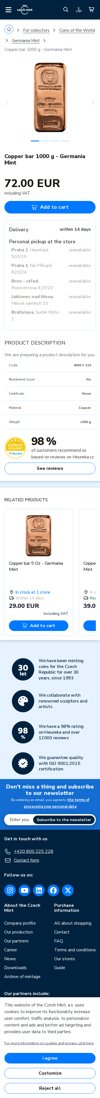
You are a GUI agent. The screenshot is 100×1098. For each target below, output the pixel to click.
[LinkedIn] (39, 890)
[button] (11, 103)
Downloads (15, 968)
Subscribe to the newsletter (64, 819)
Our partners (16, 941)
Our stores (64, 959)
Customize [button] (50, 1073)
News (10, 959)
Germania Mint (26, 40)
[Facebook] (53, 890)
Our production (18, 932)
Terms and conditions (75, 950)
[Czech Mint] (24, 10)
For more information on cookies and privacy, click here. (49, 1043)
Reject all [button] (50, 1088)
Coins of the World (77, 30)
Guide (59, 968)
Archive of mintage (22, 977)
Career (10, 950)
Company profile (20, 923)
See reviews (50, 468)
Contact (61, 932)
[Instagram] (10, 890)
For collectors (36, 30)
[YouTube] (24, 890)
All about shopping (72, 923)
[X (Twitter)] (68, 890)
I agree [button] (50, 1058)
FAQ (58, 941)
